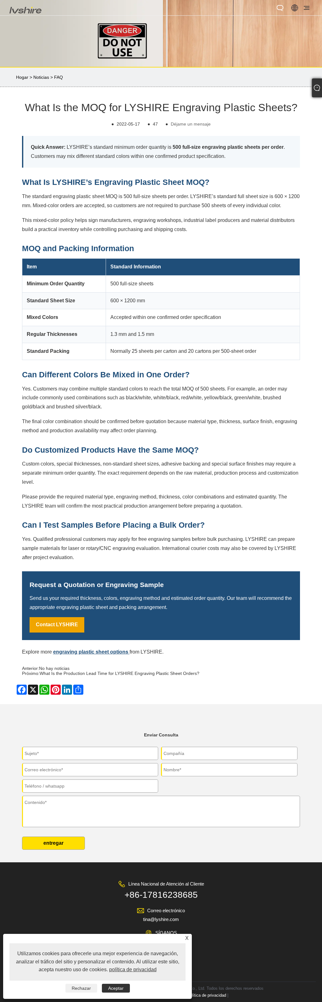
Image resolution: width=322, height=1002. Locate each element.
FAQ (58, 77)
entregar (53, 843)
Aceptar (116, 988)
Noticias (41, 77)
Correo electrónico (166, 910)
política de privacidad (206, 995)
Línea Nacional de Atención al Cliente (166, 883)
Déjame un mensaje (191, 124)
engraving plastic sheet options (91, 652)
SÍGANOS (166, 932)
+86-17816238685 (161, 895)
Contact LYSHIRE (57, 624)
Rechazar (81, 988)
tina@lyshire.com (161, 919)
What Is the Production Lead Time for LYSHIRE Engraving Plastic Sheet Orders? (119, 673)
